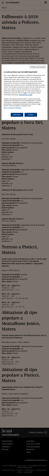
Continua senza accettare (38, 67)
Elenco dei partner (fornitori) (12, 108)
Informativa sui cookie (25, 94)
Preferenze (17, 114)
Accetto (30, 114)
